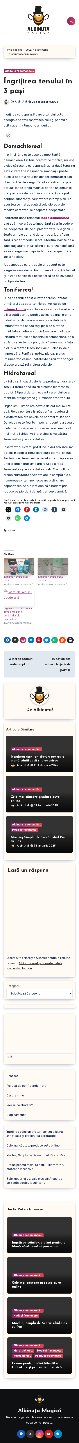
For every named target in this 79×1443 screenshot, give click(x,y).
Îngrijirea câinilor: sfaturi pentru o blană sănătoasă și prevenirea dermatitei (37, 760)
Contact (12, 1076)
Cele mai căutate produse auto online (33, 1145)
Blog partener (16, 1115)
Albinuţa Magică (39, 1411)
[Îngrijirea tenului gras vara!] (19, 566)
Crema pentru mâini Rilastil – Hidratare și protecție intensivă (35, 1167)
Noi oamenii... (22, 1355)
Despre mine (15, 1095)
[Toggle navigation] (7, 21)
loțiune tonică (15, 309)
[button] (8, 135)
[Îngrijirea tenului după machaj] (53, 566)
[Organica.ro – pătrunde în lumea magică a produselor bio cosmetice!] (19, 598)
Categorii (12, 986)
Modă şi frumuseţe (24, 829)
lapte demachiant (55, 218)
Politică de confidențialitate (26, 1085)
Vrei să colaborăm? (19, 1105)
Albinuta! (21, 101)
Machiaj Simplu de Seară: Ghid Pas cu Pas (35, 1155)
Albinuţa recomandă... (19, 71)
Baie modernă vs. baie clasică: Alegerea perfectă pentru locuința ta (34, 1180)
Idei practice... (23, 1350)
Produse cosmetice (48, 1355)
